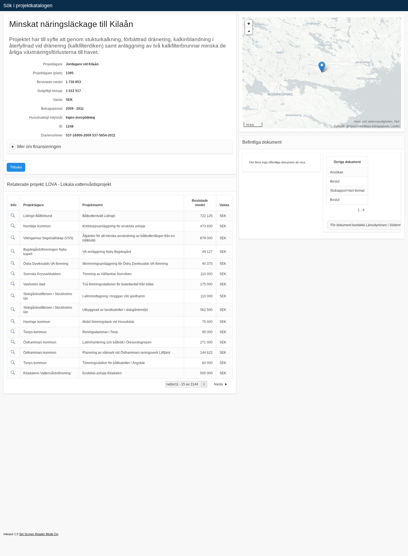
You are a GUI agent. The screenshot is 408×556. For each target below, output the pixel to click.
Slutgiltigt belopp (49, 91)
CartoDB (339, 126)
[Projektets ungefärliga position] (321, 67)
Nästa (219, 384)
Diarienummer (51, 135)
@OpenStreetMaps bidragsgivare (367, 126)
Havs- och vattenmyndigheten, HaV (377, 121)
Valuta (57, 100)
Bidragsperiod (51, 109)
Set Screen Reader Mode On (38, 534)
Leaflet (395, 126)
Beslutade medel (49, 82)
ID (60, 126)
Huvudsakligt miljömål (45, 117)
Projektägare (52, 64)
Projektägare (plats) (47, 73)
